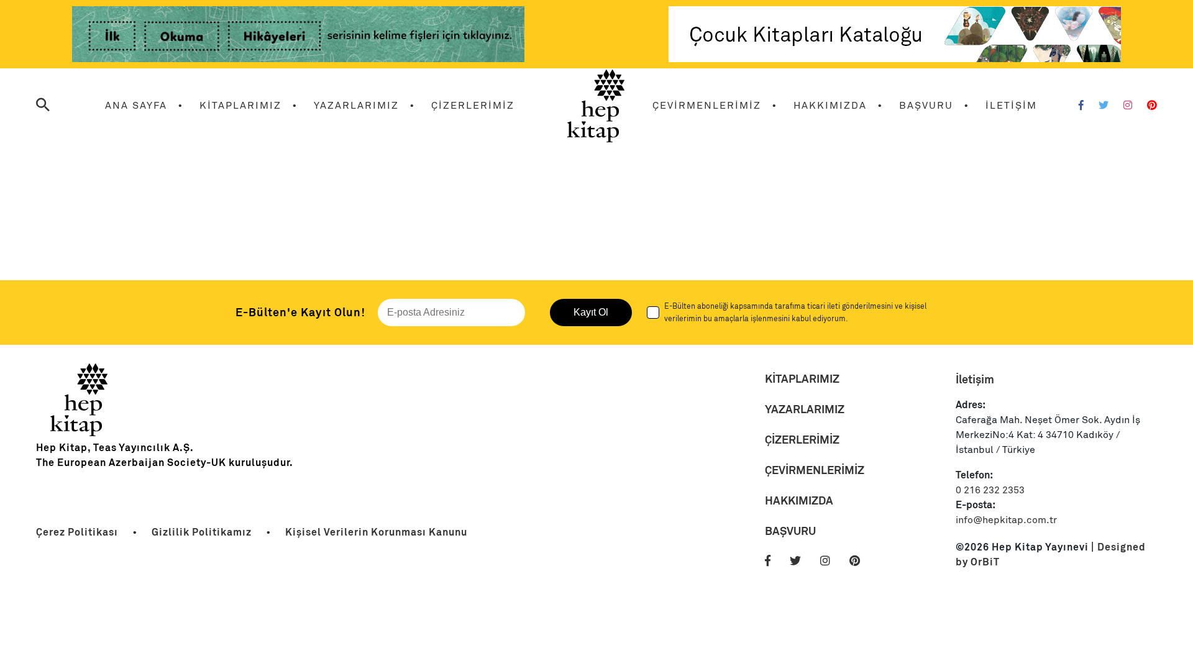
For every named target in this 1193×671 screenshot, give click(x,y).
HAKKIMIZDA (830, 105)
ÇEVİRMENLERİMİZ (706, 105)
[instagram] (833, 561)
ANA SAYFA (136, 105)
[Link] (298, 36)
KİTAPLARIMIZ (240, 105)
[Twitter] (1103, 105)
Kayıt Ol (591, 312)
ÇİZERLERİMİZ (472, 105)
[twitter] (804, 561)
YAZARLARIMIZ (356, 105)
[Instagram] (1127, 105)
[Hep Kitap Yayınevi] (79, 433)
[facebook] (776, 561)
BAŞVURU (926, 105)
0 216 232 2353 (990, 490)
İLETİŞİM (1011, 105)
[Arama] (43, 105)
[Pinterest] (1152, 105)
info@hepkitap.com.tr (1006, 520)
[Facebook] (1081, 105)
